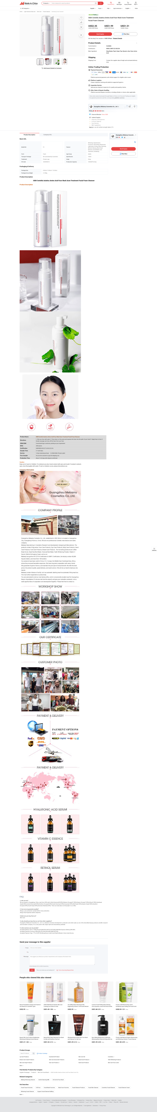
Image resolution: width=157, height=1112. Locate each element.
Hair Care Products (54, 1062)
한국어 (91, 1102)
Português (51, 1102)
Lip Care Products (24, 1056)
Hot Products (38, 1100)
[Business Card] (135, 142)
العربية (87, 1102)
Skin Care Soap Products (26, 1062)
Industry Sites (89, 1100)
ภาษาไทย (105, 1102)
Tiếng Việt (116, 1102)
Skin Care (39, 11)
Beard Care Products (83, 1059)
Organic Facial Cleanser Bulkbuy (45, 1091)
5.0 (117, 137)
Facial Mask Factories (49, 1087)
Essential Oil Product (54, 1056)
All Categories (25, 8)
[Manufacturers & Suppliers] (28, 3)
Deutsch (75, 1102)
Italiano (70, 1102)
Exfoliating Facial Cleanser (57, 11)
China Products (46, 1100)
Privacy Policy (103, 1105)
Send (32, 970)
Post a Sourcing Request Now (65, 970)
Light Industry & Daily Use (29, 11)
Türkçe (110, 1102)
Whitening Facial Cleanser (27, 1091)
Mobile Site (114, 1100)
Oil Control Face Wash (58, 1079)
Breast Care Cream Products (27, 1059)
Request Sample (117, 38)
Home (21, 11)
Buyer (99, 8)
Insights (120, 1100)
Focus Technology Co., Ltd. (68, 1105)
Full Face (38, 1087)
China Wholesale (72, 1100)
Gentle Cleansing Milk (43, 1079)
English (40, 1102)
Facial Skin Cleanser (93, 1087)
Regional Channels (98, 1100)
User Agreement (87, 1105)
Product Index (107, 1100)
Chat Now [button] (126, 34)
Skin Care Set (81, 1056)
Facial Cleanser (46, 11)
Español (45, 1102)
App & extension (117, 8)
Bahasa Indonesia (124, 1102)
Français (57, 1102)
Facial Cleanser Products (78, 1087)
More (21, 1094)
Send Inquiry (100, 34)
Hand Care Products (83, 1062)
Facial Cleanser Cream (124, 1087)
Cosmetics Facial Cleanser (108, 1087)
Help (108, 8)
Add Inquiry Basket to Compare (52, 68)
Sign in (135, 4)
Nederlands (81, 1102)
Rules (136, 8)
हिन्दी (100, 1102)
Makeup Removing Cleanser (28, 1079)
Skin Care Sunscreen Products (56, 1059)
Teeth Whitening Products (114, 1059)
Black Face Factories (63, 1087)
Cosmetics (110, 1056)
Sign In (91, 127)
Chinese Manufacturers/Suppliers (59, 1100)
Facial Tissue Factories (26, 1087)
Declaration (95, 1105)
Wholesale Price (80, 1100)
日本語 (96, 1102)
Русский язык (64, 1102)
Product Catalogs (42, 1053)
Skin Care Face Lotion (113, 1062)
